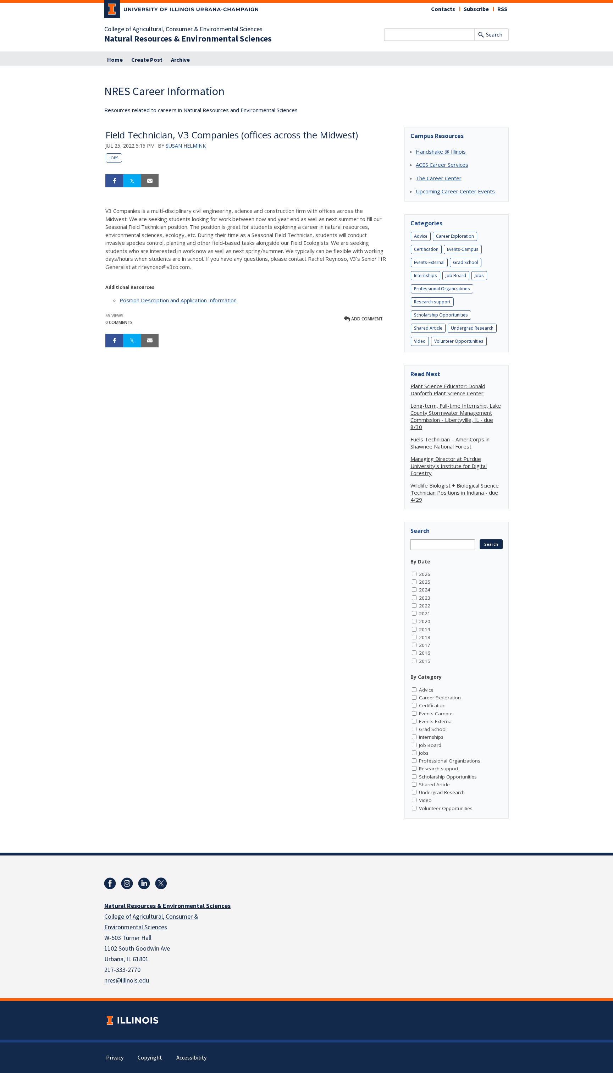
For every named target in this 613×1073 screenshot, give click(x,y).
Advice (420, 236)
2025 (424, 582)
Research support (432, 302)
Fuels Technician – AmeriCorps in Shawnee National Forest (450, 443)
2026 (424, 574)
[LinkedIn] (144, 883)
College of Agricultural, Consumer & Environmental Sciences (183, 29)
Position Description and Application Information (178, 300)
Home (115, 60)
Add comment (366, 319)
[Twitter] (161, 883)
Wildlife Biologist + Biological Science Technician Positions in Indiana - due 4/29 (454, 492)
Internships (425, 276)
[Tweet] (132, 181)
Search (494, 35)
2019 (424, 629)
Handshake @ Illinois (441, 151)
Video (420, 341)
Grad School (465, 262)
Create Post (146, 60)
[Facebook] (110, 883)
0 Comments (119, 322)
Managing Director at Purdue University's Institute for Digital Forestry (448, 466)
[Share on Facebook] (114, 181)
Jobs (114, 157)
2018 (424, 637)
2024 (424, 590)
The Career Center (439, 178)
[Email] (150, 181)
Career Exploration (455, 236)
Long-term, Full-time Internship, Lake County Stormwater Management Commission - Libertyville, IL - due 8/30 (455, 416)
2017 (424, 645)
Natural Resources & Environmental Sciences (188, 39)
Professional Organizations (442, 289)
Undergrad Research (472, 328)
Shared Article (428, 328)
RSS (502, 9)
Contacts (443, 9)
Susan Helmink (186, 145)
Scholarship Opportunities (441, 315)
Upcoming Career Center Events (455, 191)
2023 (424, 598)
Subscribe (476, 9)
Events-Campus (463, 249)
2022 (424, 605)
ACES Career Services (442, 164)
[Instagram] (127, 883)
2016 (424, 653)
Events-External (429, 262)
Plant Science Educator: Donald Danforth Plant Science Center (447, 390)
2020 (424, 621)
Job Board (456, 276)
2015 (424, 661)
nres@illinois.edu (126, 980)
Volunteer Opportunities (459, 341)
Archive (180, 60)
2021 (424, 613)
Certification (426, 249)
